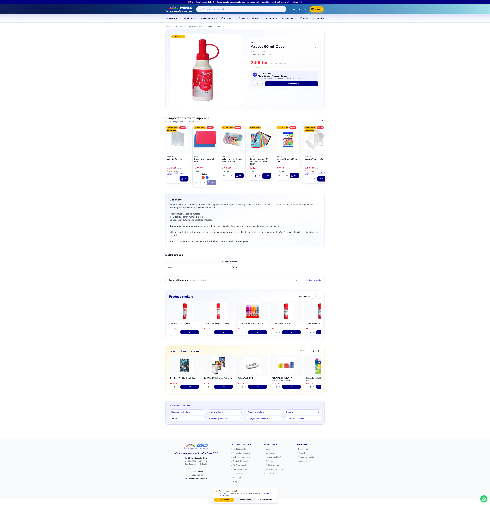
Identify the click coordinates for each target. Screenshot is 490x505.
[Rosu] (203, 177)
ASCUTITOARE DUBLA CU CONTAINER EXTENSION (282, 379)
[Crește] (177, 178)
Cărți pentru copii (240, 469)
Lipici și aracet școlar (195, 27)
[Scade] (169, 178)
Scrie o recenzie (313, 280)
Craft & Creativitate (241, 465)
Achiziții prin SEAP (273, 457)
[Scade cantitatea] (253, 84)
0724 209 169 (197, 475)
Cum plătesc (271, 461)
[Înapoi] (317, 120)
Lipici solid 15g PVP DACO (180, 323)
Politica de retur (272, 465)
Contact (301, 453)
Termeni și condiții (306, 457)
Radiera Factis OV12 (245, 378)
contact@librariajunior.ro (197, 478)
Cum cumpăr (271, 453)
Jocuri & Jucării (239, 473)
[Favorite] (306, 9)
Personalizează (266, 500)
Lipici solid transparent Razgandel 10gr (251, 324)
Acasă (167, 27)
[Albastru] (207, 177)
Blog (235, 481)
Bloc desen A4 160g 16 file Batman (183, 378)
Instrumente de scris (241, 457)
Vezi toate (303, 296)
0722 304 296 (197, 472)
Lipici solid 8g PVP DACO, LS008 (216, 323)
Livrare (268, 449)
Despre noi (303, 449)
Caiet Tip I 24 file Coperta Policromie (218, 378)
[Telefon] (293, 9)
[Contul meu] (300, 9)
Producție (237, 477)
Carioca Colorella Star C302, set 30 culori (319, 379)
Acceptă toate (224, 500)
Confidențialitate (305, 461)
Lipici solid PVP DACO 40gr (316, 323)
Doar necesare (245, 500)
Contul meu (270, 473)
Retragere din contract (275, 469)
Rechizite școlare (179, 27)
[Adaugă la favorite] (315, 46)
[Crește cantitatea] (262, 84)
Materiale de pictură (241, 453)
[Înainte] (322, 120)
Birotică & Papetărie (241, 461)
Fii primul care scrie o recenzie (262, 55)
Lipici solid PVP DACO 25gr (282, 323)
